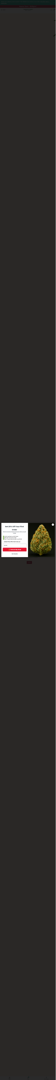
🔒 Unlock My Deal (14, 550)
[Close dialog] (52, 524)
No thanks (14, 554)
